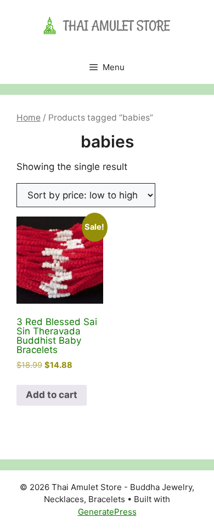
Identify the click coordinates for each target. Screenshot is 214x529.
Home (28, 117)
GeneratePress (107, 512)
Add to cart (51, 394)
